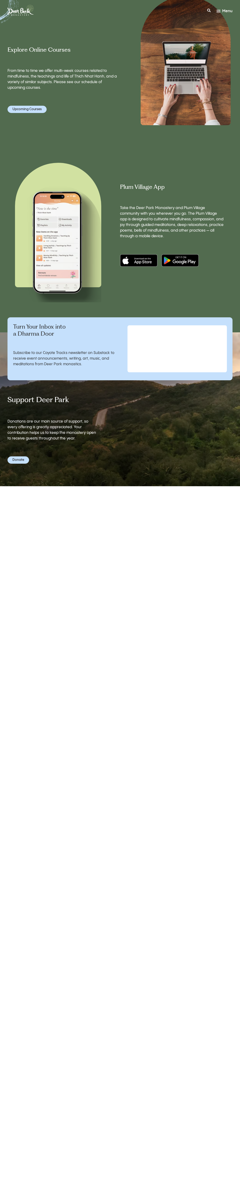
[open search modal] (209, 11)
